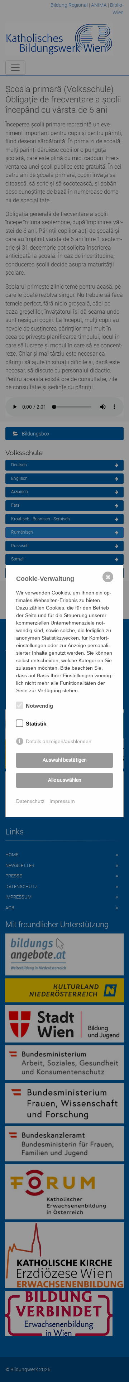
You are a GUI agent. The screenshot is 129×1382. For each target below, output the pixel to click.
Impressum (62, 801)
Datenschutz (30, 801)
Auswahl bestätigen (65, 760)
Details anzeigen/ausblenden (58, 741)
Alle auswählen (64, 780)
